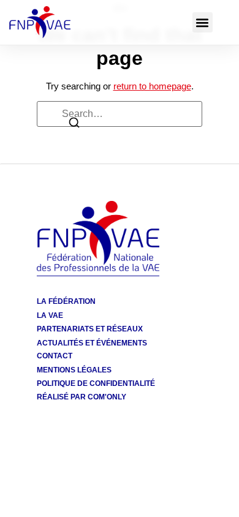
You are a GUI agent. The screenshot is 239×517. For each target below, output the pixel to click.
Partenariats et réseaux (90, 329)
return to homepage (152, 86)
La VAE (50, 315)
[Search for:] (119, 114)
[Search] (74, 124)
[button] (202, 22)
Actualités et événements (92, 343)
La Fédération (66, 301)
